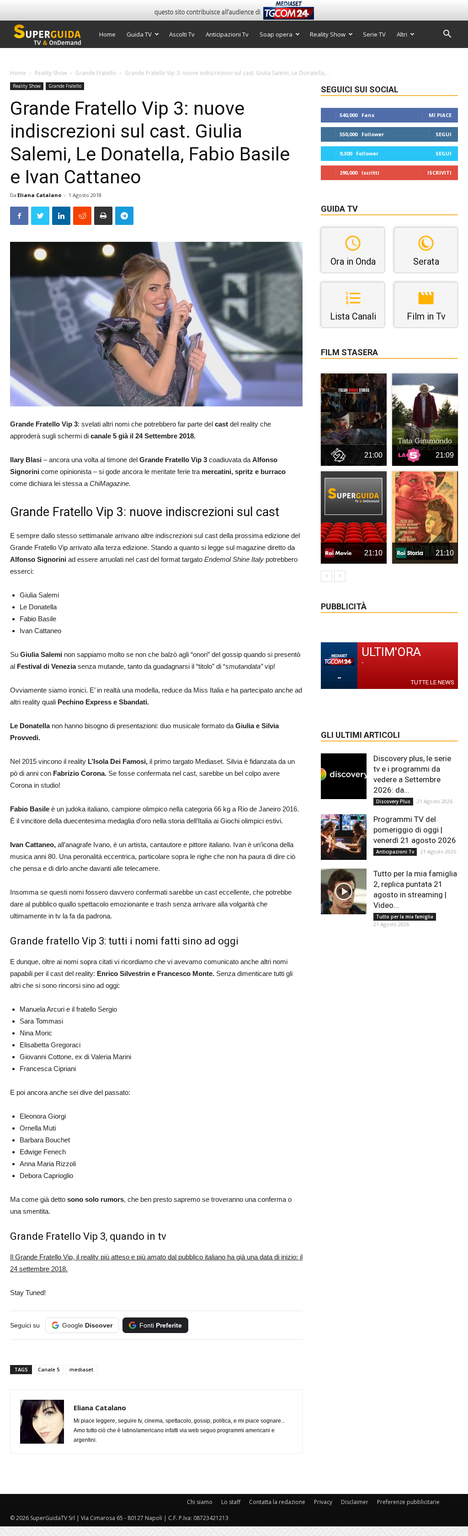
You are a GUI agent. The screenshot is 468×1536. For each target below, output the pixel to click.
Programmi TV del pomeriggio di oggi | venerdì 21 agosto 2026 (414, 830)
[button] (447, 35)
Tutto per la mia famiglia (404, 916)
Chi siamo (200, 1502)
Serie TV (374, 34)
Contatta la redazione (277, 1502)
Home (107, 34)
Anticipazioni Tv (227, 34)
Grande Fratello (95, 73)
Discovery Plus (393, 801)
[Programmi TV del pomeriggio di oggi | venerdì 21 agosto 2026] (344, 837)
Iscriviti (439, 172)
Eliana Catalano (39, 195)
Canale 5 (48, 1369)
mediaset (81, 1369)
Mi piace (440, 115)
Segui (444, 134)
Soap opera (276, 34)
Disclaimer (354, 1502)
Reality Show (328, 34)
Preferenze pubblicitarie (408, 1502)
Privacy (323, 1502)
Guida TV (139, 34)
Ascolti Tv (182, 34)
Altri (402, 34)
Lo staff (230, 1502)
